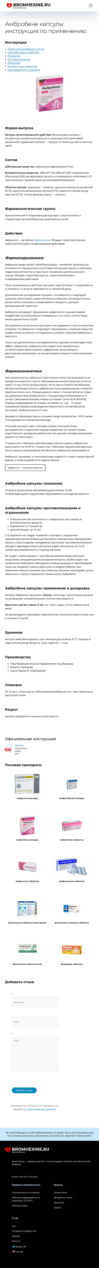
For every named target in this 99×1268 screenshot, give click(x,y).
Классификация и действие (23, 52)
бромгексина (42, 240)
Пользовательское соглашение (26, 1192)
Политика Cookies (20, 1205)
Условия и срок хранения (22, 66)
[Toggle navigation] (91, 6)
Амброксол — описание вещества (25, 467)
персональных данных (41, 1109)
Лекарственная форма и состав (26, 49)
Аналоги (57, 1207)
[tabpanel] (49, 93)
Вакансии (16, 1236)
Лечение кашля (60, 1192)
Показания (14, 55)
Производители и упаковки (24, 69)
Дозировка (14, 62)
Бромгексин (59, 1202)
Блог (14, 1226)
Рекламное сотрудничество (24, 1231)
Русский (19, 1251)
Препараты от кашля (63, 1197)
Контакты (16, 1241)
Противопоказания (19, 59)
